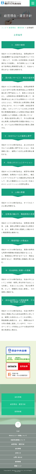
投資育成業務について (18, 440)
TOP (18, 431)
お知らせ (18, 453)
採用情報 (18, 411)
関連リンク (18, 466)
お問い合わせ (18, 457)
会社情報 (18, 397)
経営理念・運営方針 (18, 404)
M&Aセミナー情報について (18, 435)
